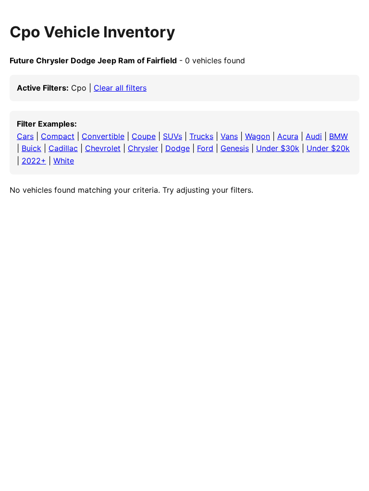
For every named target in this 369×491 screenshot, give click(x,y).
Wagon (257, 136)
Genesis (235, 148)
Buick (31, 148)
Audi (314, 136)
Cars (25, 136)
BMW (338, 136)
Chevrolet (103, 148)
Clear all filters (120, 88)
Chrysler (143, 148)
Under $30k (277, 148)
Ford (205, 148)
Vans (229, 136)
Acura (287, 136)
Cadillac (63, 148)
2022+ (34, 160)
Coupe (144, 136)
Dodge (177, 148)
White (63, 160)
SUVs (172, 136)
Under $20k (328, 148)
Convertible (103, 136)
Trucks (201, 136)
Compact (57, 136)
